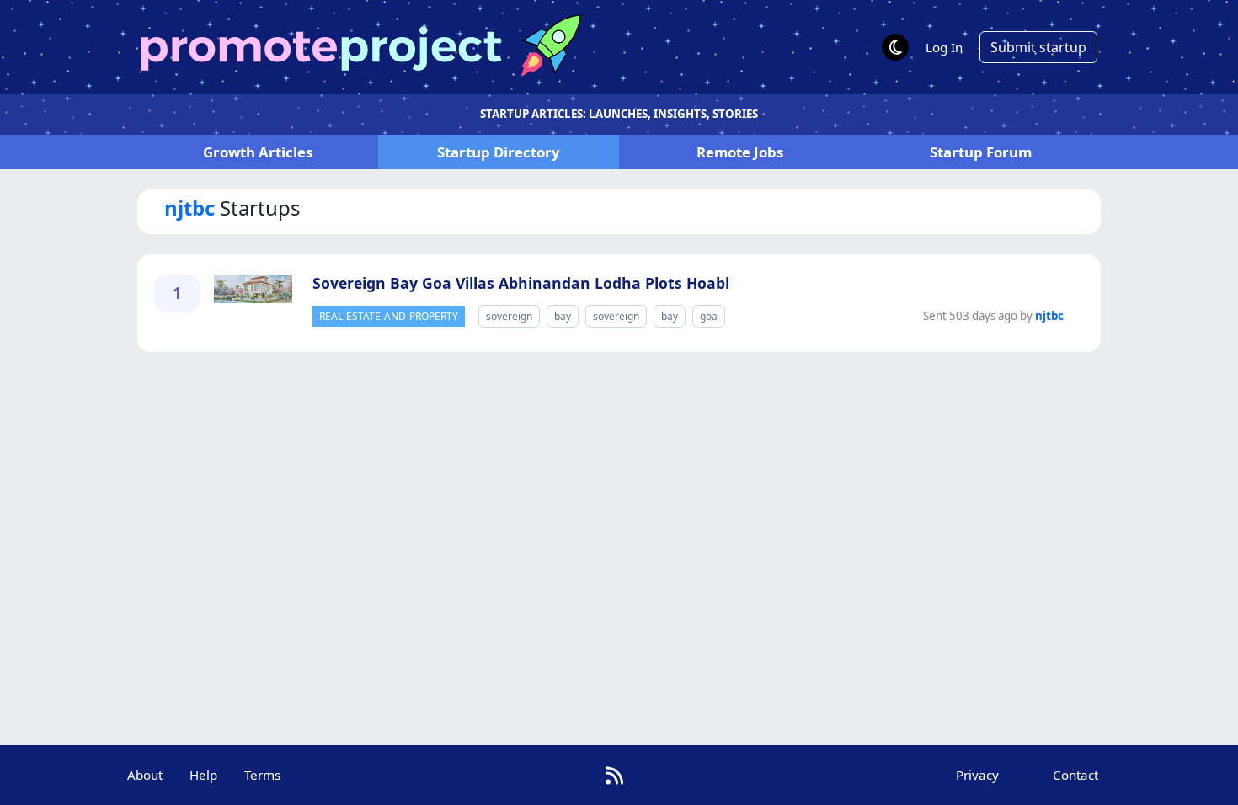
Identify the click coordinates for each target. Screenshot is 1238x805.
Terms (262, 774)
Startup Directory (498, 152)
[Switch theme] (895, 47)
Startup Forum (981, 152)
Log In (944, 47)
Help (203, 774)
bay (562, 316)
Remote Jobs (739, 152)
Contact (1075, 774)
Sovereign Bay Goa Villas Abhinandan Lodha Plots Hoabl (520, 283)
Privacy (977, 774)
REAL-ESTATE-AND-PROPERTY (388, 316)
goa (709, 316)
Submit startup (1038, 47)
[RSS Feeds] (614, 775)
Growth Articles (257, 152)
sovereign (509, 316)
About (145, 774)
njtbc (1049, 315)
